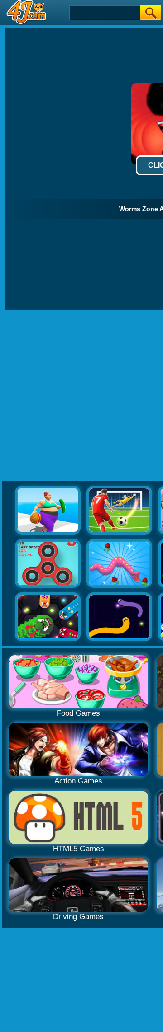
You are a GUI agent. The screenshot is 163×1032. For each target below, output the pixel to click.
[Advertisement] (81, 396)
